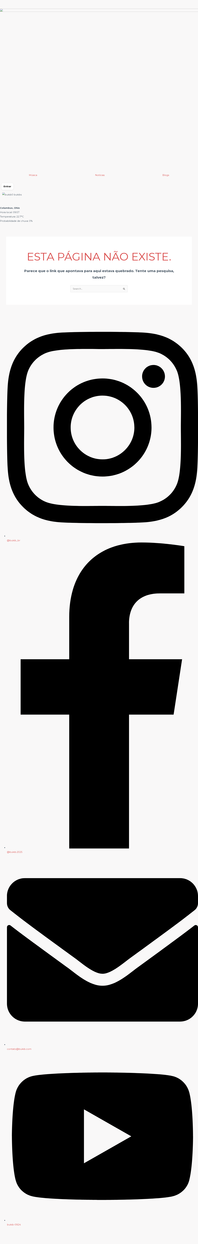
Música (33, 175)
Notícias (100, 175)
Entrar (7, 186)
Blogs (165, 175)
